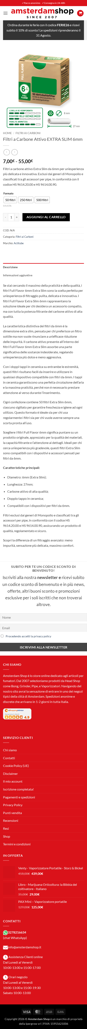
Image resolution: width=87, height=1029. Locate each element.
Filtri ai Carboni (28, 133)
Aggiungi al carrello (46, 217)
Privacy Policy (12, 805)
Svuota (7, 205)
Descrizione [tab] (10, 267)
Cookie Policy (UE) (16, 766)
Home (7, 133)
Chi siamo (10, 750)
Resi (6, 828)
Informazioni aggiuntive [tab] (17, 275)
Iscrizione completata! (18, 789)
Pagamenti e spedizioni (19, 797)
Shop (6, 836)
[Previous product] (14, 152)
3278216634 (17, 932)
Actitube (19, 243)
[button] (5, 13)
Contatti (9, 758)
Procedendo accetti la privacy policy (28, 636)
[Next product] (6, 152)
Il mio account (12, 781)
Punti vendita (12, 813)
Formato (8, 193)
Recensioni (10, 820)
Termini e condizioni (17, 844)
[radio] (10, 200)
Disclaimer (10, 773)
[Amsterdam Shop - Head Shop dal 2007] (42, 13)
